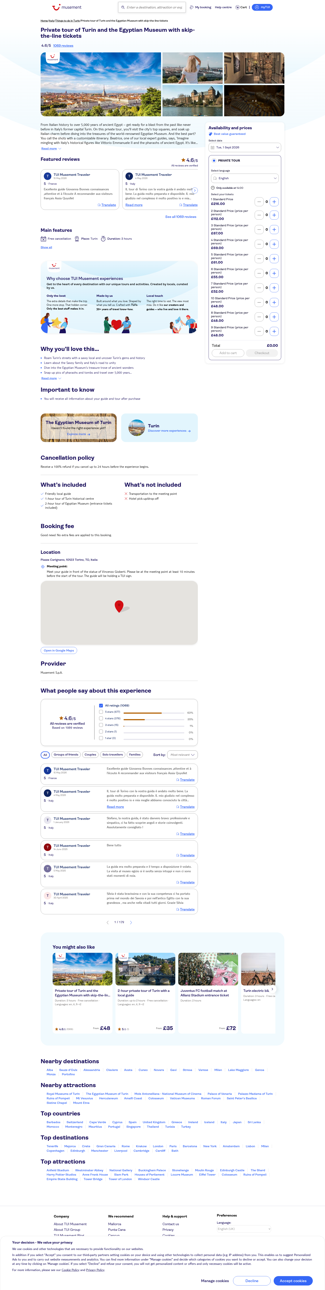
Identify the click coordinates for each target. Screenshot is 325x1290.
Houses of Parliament (150, 1174)
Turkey (186, 1126)
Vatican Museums (182, 1098)
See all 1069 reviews (180, 217)
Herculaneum (108, 1098)
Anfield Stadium (58, 1170)
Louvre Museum (182, 1174)
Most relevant (179, 754)
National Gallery (120, 1170)
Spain (133, 1122)
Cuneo (143, 1070)
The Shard (258, 1170)
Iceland (209, 1122)
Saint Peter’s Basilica (242, 1098)
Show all (46, 247)
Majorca (70, 1146)
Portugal (114, 1126)
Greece (177, 1122)
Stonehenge (180, 1170)
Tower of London (120, 1179)
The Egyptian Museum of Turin (78, 422)
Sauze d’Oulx (68, 1070)
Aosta (128, 1070)
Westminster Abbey (89, 1170)
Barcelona (190, 1146)
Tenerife (52, 1146)
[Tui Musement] (69, 7)
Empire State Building (62, 1179)
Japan (237, 1122)
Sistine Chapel (57, 1103)
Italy (51, 20)
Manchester (99, 1150)
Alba (50, 1070)
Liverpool (120, 1150)
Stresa (187, 1070)
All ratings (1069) (117, 705)
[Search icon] (123, 7)
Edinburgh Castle (232, 1170)
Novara (159, 1070)
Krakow (141, 1146)
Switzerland (75, 1122)
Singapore (133, 1126)
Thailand (153, 1126)
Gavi (173, 1070)
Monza (51, 1074)
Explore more (76, 434)
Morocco (53, 1126)
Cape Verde (97, 1122)
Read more (49, 148)
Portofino (68, 1074)
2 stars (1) (111, 731)
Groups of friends (66, 754)
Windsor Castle (149, 1179)
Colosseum (156, 1098)
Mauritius (95, 1126)
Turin (153, 425)
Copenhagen (55, 1150)
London (158, 1146)
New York (210, 1146)
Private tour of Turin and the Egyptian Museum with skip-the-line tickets (124, 20)
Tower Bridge (93, 1179)
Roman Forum (211, 1098)
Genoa (259, 1070)
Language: (224, 1222)
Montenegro (73, 1126)
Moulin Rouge (204, 1170)
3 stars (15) (111, 724)
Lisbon (250, 1146)
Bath (175, 1150)
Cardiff (160, 1150)
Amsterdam (231, 1146)
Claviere (112, 1070)
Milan (218, 1070)
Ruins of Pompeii (58, 1098)
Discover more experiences (167, 430)
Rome (126, 1146)
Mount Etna (81, 1103)
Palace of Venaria (220, 1094)
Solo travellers (113, 754)
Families (134, 754)
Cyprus (117, 1122)
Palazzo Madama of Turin (255, 1094)
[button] (245, 160)
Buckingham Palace (152, 1170)
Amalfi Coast (133, 1098)
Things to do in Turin (67, 20)
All (45, 755)
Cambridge (141, 1150)
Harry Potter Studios (61, 1174)
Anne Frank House (95, 1174)
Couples (90, 754)
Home (44, 20)
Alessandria (92, 1070)
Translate (108, 205)
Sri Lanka (254, 1122)
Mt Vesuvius (84, 1098)
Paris (173, 1146)
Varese (203, 1070)
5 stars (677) (112, 711)
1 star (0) (110, 738)
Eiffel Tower (207, 1174)
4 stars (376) (113, 718)
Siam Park (121, 1174)
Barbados (53, 1122)
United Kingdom (154, 1122)
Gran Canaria (105, 1146)
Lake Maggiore (238, 1070)
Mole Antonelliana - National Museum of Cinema (167, 1094)
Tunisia (170, 1126)
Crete (86, 1146)
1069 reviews (63, 46)
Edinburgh (78, 1150)
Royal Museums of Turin (63, 1094)
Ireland (193, 1122)
